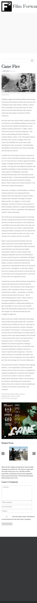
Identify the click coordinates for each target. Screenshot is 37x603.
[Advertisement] (18, 33)
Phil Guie (6, 71)
